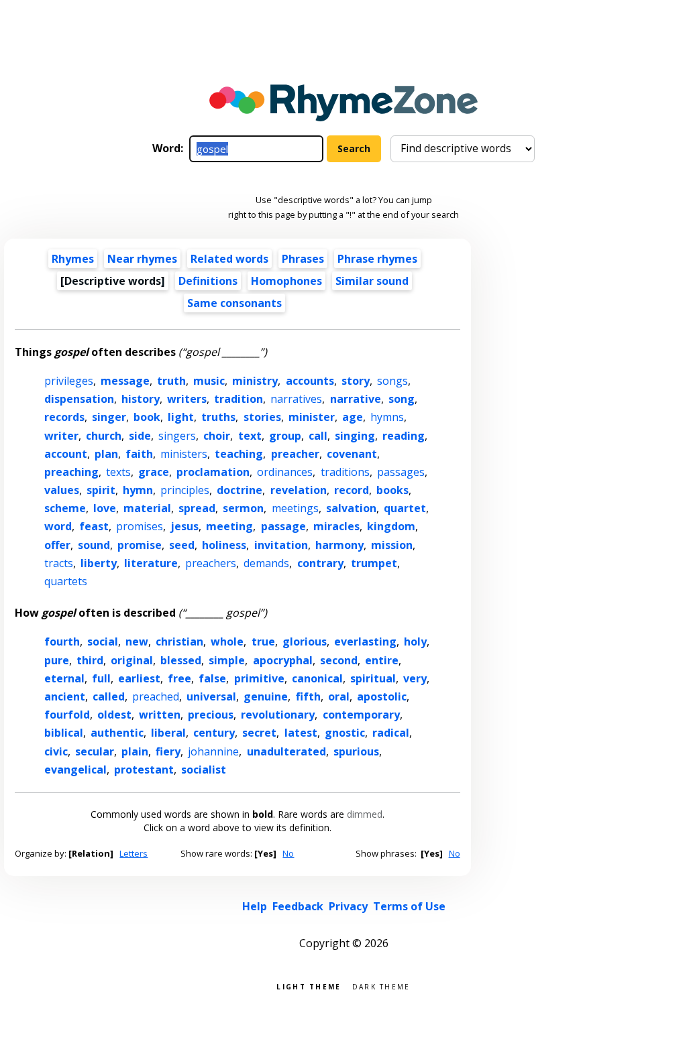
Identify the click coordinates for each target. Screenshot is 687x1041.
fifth (308, 696)
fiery (168, 751)
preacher (295, 453)
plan (106, 453)
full (101, 678)
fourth (62, 641)
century (214, 732)
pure (56, 660)
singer (109, 417)
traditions (345, 472)
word (58, 526)
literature (151, 563)
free (179, 678)
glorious (304, 641)
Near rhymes (142, 258)
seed (182, 545)
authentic (117, 732)
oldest (114, 714)
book (147, 417)
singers (177, 435)
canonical (317, 678)
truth (171, 380)
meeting (229, 526)
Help (254, 906)
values (61, 490)
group (285, 435)
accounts (310, 380)
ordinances (285, 472)
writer (61, 435)
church (103, 435)
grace (153, 472)
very (415, 678)
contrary (320, 563)
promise (139, 545)
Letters (133, 853)
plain (134, 751)
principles (184, 490)
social (102, 641)
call (318, 435)
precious (210, 714)
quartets (65, 581)
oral (339, 696)
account (65, 453)
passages (401, 472)
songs (392, 380)
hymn (138, 490)
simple (227, 660)
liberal (168, 732)
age (352, 417)
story (355, 380)
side (140, 435)
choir (216, 435)
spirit (101, 490)
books (392, 490)
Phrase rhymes (377, 258)
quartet (405, 508)
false (212, 678)
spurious (356, 751)
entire (382, 660)
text (250, 435)
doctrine (239, 490)
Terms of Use (409, 906)
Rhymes (73, 258)
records (64, 417)
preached (155, 696)
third (89, 660)
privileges (68, 380)
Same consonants (234, 303)
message (125, 380)
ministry (255, 380)
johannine (213, 751)
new (136, 641)
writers (187, 398)
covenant (352, 453)
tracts (58, 563)
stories (262, 417)
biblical (63, 732)
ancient (64, 696)
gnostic (345, 732)
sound (94, 545)
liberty (99, 563)
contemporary (361, 714)
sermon (243, 508)
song (401, 398)
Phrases (303, 258)
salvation (351, 508)
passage (283, 526)
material (147, 508)
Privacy (348, 906)
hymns (387, 417)
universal (211, 696)
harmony (339, 545)
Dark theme (381, 985)
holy (415, 641)
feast (94, 526)
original (132, 660)
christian (179, 641)
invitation (281, 545)
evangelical (75, 769)
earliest (139, 678)
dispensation (79, 398)
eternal (64, 678)
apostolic (382, 696)
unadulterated (286, 751)
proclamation (213, 472)
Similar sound (372, 280)
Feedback (297, 906)
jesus (184, 526)
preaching (71, 472)
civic (56, 751)
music (209, 380)
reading (403, 435)
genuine (266, 696)
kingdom (391, 526)
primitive (259, 678)
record (351, 490)
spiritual (373, 678)
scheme (65, 508)
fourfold (67, 714)
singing (355, 435)
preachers (210, 563)
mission (392, 545)
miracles (336, 526)
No (288, 853)
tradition (238, 398)
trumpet (374, 563)
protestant (144, 769)
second (339, 660)
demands (266, 563)
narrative (355, 398)
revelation (298, 490)
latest (300, 732)
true (263, 641)
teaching (239, 453)
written (159, 714)
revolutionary (278, 714)
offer (57, 545)
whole (227, 641)
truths (218, 417)
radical (390, 732)
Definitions (207, 280)
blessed (180, 660)
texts (118, 472)
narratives (296, 398)
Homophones (286, 280)
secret (259, 732)
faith (139, 453)
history (140, 398)
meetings (295, 508)
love (104, 508)
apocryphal (283, 660)
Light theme (308, 985)
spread (196, 508)
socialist (203, 769)
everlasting (365, 641)
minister (311, 417)
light (181, 417)
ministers (183, 453)
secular (94, 751)
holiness (224, 545)
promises (139, 526)
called (109, 696)
